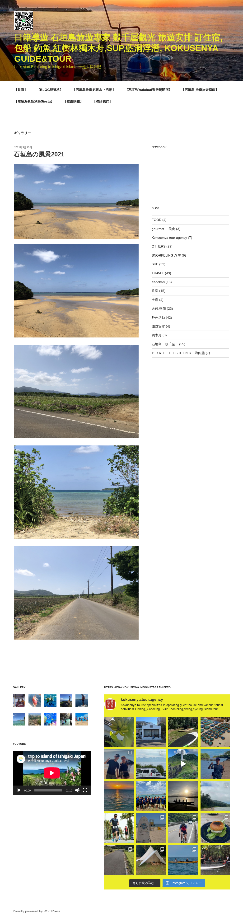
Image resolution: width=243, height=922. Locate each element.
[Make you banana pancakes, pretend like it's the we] (119, 732)
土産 (155, 300)
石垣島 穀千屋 (165, 344)
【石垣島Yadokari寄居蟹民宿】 (148, 90)
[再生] (19, 790)
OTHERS (158, 246)
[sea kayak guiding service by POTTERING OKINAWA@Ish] (183, 860)
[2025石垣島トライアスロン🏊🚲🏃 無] (119, 828)
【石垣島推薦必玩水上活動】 (94, 90)
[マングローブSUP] (215, 860)
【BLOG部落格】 (50, 90)
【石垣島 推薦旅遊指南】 (200, 90)
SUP (155, 264)
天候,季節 (159, 308)
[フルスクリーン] (85, 790)
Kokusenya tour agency (169, 237)
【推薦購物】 (73, 101)
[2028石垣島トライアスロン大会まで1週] (183, 828)
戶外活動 (158, 317)
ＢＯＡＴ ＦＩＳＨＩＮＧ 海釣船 (178, 353)
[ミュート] (77, 790)
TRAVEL (158, 273)
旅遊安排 (158, 326)
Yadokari (158, 282)
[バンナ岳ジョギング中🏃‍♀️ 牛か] (119, 860)
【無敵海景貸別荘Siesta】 (34, 101)
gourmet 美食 (163, 229)
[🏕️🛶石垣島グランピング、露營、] (151, 860)
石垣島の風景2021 (39, 154)
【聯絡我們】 (102, 101)
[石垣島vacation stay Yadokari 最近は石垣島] (151, 732)
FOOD (156, 220)
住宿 (155, 291)
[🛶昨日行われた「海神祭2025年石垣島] (151, 796)
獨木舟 (157, 335)
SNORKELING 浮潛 (166, 255)
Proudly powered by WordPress (36, 911)
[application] (52, 773)
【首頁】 (21, 90)
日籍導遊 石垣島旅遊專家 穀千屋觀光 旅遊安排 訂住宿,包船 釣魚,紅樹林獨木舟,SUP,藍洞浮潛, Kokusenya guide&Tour (118, 48)
